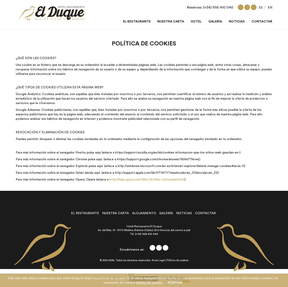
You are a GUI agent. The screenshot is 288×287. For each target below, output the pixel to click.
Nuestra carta (170, 21)
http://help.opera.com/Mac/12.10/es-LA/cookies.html (147, 179)
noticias (184, 213)
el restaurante (85, 213)
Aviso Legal (158, 260)
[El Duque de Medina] (51, 13)
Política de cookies (177, 260)
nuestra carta (115, 213)
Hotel (196, 21)
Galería (215, 21)
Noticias (237, 21)
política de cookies (149, 282)
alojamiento (144, 213)
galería (166, 213)
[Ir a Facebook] (240, 7)
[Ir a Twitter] (247, 7)
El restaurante (137, 21)
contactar (205, 213)
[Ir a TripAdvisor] (253, 7)
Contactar (262, 21)
